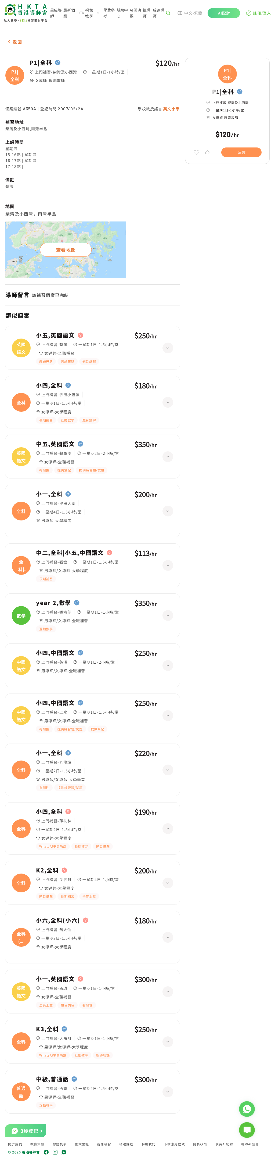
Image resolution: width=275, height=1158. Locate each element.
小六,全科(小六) (58, 920)
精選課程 (126, 1144)
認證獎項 (60, 1144)
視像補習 (104, 1144)
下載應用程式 (174, 1144)
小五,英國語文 (55, 335)
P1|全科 (41, 62)
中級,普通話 (52, 1079)
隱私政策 (200, 1144)
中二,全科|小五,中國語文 (70, 553)
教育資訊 (37, 1144)
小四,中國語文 (55, 653)
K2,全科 (47, 870)
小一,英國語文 (55, 979)
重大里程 (82, 1144)
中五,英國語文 (55, 444)
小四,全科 (49, 385)
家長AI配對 (224, 1144)
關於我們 (15, 1144)
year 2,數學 (53, 603)
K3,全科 (47, 1029)
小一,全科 (49, 494)
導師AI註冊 (250, 1144)
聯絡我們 (149, 1144)
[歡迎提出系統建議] (247, 1130)
